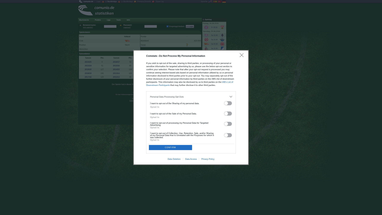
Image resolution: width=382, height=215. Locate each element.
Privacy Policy (207, 159)
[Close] (242, 56)
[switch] (228, 103)
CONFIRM (170, 147)
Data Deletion (174, 159)
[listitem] (191, 96)
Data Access (191, 159)
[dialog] (191, 107)
